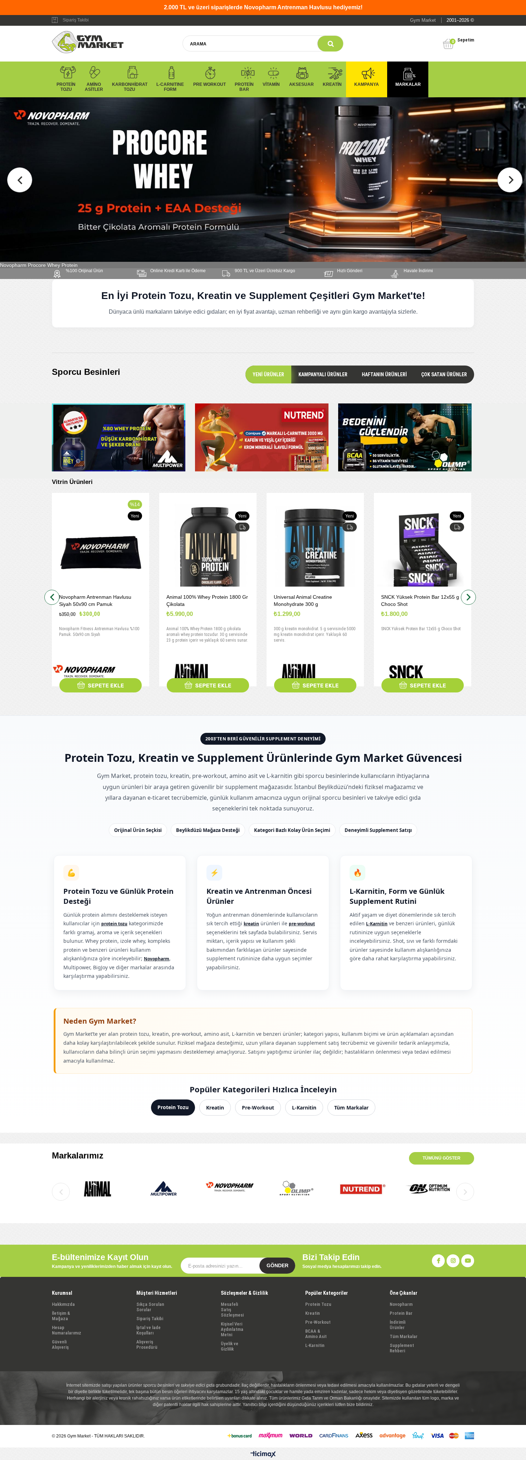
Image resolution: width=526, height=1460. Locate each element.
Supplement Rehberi (402, 1348)
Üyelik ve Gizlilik (229, 1346)
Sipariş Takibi (76, 20)
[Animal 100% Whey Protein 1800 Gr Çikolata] (208, 552)
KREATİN (332, 84)
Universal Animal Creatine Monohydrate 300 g (303, 600)
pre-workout (302, 924)
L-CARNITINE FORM (170, 87)
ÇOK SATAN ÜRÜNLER (444, 374)
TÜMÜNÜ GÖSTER (442, 1158)
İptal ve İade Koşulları (148, 1330)
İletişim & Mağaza (61, 1315)
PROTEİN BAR (244, 87)
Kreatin (215, 1107)
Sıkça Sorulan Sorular (150, 1307)
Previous (19, 179)
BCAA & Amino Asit (316, 1333)
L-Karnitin (377, 924)
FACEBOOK (438, 1260)
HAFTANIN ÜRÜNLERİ (384, 374)
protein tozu (114, 924)
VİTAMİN (271, 84)
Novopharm (156, 959)
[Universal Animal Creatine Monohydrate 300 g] (315, 552)
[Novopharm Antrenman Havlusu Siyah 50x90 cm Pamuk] (100, 552)
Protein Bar (401, 1313)
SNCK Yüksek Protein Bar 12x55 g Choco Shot (420, 600)
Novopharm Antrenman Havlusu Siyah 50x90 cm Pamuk (95, 600)
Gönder (277, 1265)
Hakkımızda (63, 1304)
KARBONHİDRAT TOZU (129, 87)
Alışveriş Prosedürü (146, 1344)
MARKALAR (408, 84)
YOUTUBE (467, 1260)
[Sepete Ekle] (100, 685)
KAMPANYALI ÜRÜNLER (322, 374)
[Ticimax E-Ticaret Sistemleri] (263, 1454)
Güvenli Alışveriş (60, 1344)
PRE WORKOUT (209, 84)
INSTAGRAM (453, 1260)
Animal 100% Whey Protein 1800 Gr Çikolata (207, 600)
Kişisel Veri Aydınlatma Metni (232, 1329)
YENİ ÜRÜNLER (268, 374)
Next (509, 179)
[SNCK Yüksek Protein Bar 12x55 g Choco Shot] (422, 552)
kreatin (251, 924)
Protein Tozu (173, 1107)
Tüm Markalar (351, 1107)
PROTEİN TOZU (66, 87)
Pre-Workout (258, 1107)
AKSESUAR (301, 84)
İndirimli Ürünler (397, 1324)
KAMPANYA (366, 84)
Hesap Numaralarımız (66, 1330)
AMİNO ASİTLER (94, 87)
